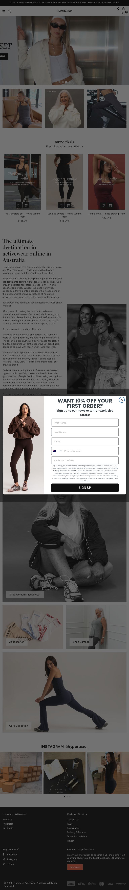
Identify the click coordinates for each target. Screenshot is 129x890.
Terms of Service (85, 481)
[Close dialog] (122, 400)
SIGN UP (85, 487)
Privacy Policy (109, 478)
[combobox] (57, 451)
